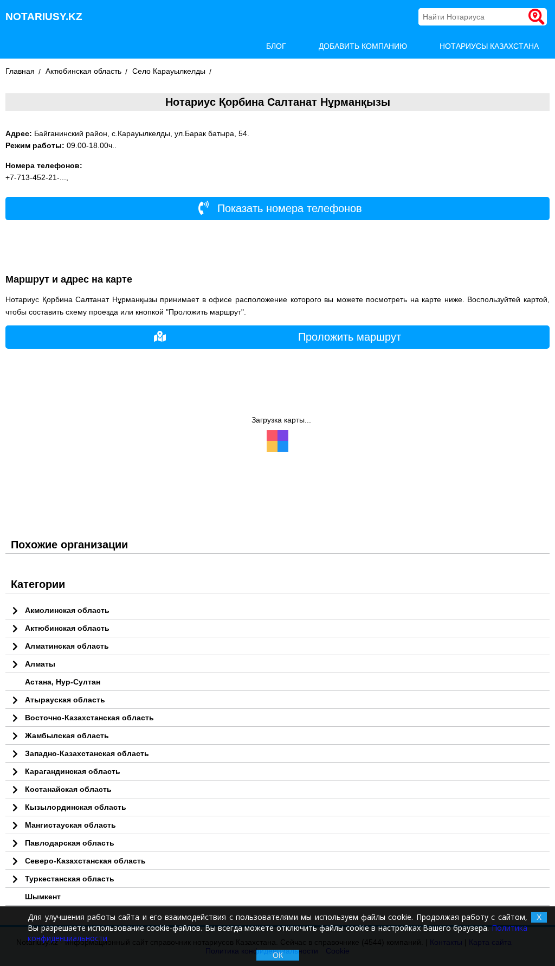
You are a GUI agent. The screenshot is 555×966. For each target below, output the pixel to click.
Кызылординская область (75, 807)
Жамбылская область (67, 735)
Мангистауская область (70, 825)
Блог (276, 46)
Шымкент (43, 896)
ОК (278, 955)
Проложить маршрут (349, 337)
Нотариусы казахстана (489, 46)
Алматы (40, 664)
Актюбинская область (83, 71)
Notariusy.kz (43, 16)
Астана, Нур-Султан (62, 681)
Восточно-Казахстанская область (89, 717)
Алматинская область (67, 646)
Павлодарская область (69, 843)
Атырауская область (65, 699)
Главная (20, 71)
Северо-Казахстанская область (85, 860)
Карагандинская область (72, 771)
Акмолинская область (67, 610)
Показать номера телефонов (288, 208)
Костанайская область (68, 789)
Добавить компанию (363, 46)
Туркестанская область (69, 878)
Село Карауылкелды (168, 71)
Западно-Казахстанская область (87, 753)
